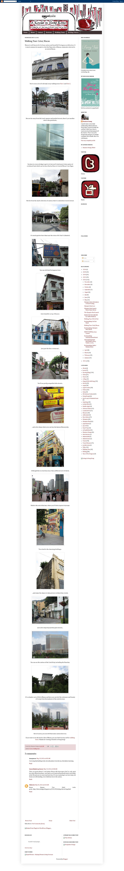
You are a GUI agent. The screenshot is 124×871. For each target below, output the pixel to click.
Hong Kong (86, 396)
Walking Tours (60, 32)
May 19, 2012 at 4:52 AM (43, 758)
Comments (86, 261)
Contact (40, 32)
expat (84, 385)
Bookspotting (86, 372)
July (86, 294)
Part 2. (69, 83)
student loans (86, 438)
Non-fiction (86, 417)
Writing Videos (73, 32)
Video (84, 447)
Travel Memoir (87, 443)
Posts (84, 258)
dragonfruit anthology (89, 381)
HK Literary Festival (88, 394)
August (87, 292)
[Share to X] (54, 746)
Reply (30, 763)
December (87, 282)
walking (72, 737)
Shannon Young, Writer (89, 147)
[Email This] (51, 746)
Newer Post (28, 820)
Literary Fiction (87, 408)
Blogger (65, 859)
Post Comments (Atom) (38, 823)
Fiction (85, 389)
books (84, 370)
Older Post (72, 820)
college (85, 379)
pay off (85, 425)
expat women (86, 387)
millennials (86, 415)
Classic (84, 377)
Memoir (85, 413)
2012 (84, 279)
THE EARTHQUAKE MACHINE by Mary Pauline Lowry (90, 341)
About (33, 32)
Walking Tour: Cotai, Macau (91, 325)
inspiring (85, 402)
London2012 (86, 410)
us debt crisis (86, 445)
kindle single (86, 406)
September (88, 289)
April (86, 350)
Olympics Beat (87, 421)
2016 (84, 269)
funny (84, 392)
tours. (37, 739)
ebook (84, 383)
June (86, 297)
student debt (86, 436)
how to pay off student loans (90, 398)
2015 (84, 272)
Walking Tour (36, 748)
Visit (28, 847)
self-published (87, 430)
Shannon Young (87, 121)
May (86, 300)
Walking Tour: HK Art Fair (91, 319)
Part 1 (62, 83)
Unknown (32, 785)
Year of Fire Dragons (88, 453)
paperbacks (86, 423)
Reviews (49, 32)
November (88, 284)
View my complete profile (88, 140)
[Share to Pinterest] (58, 746)
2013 (84, 277)
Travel (30, 748)
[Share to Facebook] (56, 746)
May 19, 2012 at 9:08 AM (50, 769)
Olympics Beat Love (89, 306)
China (84, 374)
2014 (84, 274)
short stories (86, 434)
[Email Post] (47, 746)
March (86, 352)
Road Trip (85, 428)
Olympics (85, 419)
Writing (85, 451)
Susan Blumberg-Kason (36, 769)
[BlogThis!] (53, 746)
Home (26, 32)
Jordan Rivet (86, 404)
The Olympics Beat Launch (91, 312)
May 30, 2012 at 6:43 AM (42, 785)
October (87, 287)
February (87, 355)
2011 (84, 361)
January (87, 358)
